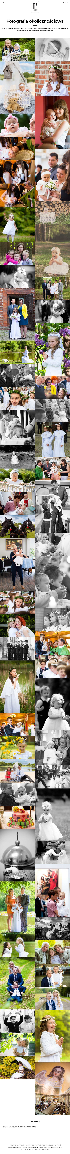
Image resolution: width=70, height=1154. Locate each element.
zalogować (13, 1126)
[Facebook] (3, 2)
